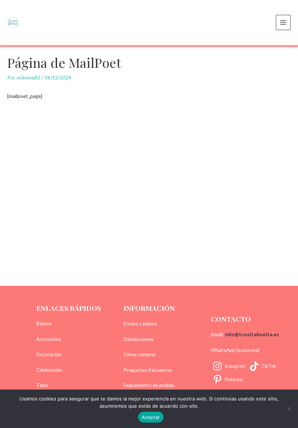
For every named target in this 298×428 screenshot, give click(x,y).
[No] (289, 408)
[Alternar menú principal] (283, 22)
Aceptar (151, 417)
